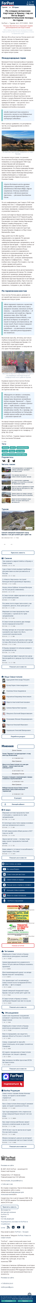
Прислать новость (18, 553)
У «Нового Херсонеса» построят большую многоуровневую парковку (16, 580)
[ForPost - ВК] (13, 1228)
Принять (25, 1301)
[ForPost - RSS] (8, 1228)
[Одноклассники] (8, 461)
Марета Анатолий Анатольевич (18, 702)
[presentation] (5, 544)
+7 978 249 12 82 (7, 1184)
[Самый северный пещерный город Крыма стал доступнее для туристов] (18, 512)
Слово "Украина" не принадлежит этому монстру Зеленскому (16, 754)
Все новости (5, 1210)
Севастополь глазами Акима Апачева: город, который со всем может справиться (16, 1095)
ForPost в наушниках (15, 901)
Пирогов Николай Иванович (17, 725)
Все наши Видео (13, 869)
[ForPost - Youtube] (19, 1228)
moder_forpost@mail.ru (14, 1181)
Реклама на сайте (7, 1165)
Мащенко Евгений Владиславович (19, 713)
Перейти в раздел (18, 737)
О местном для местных (16, 874)
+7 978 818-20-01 (7, 1283)
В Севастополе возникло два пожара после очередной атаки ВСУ (16, 623)
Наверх (30, 1294)
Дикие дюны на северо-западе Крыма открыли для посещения (22, 494)
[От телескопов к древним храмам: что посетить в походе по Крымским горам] (6, 482)
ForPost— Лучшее (21, 1232)
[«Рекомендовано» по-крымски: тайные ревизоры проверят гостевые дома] (6, 469)
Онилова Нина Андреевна (16, 691)
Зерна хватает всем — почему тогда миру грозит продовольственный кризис (16, 841)
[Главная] (8, 3)
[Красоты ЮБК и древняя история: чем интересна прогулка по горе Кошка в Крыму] (6, 488)
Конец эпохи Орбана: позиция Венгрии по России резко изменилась (17, 588)
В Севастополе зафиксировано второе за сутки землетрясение (17, 596)
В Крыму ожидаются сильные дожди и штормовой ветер (17, 649)
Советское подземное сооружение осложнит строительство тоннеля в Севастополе (16, 1018)
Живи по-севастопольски (16, 895)
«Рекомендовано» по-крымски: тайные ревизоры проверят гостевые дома (22, 469)
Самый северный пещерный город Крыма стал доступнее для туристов (16, 533)
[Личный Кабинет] (28, 2)
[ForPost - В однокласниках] (24, 1228)
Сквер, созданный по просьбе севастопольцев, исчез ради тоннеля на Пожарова (17, 1044)
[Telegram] (13, 461)
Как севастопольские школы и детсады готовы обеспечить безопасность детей (17, 641)
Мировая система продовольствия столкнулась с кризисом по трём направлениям (15, 614)
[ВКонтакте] (4, 461)
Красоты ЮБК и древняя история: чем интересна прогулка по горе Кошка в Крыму (23, 488)
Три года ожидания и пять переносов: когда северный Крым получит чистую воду (17, 1114)
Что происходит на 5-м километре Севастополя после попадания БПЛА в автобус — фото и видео (16, 982)
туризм (29, 528)
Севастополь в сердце (15, 880)
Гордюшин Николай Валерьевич (18, 730)
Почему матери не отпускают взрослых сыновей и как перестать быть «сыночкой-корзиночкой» (17, 632)
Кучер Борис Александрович (17, 685)
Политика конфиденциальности (22, 1299)
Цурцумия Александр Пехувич (18, 680)
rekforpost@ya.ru (7, 1287)
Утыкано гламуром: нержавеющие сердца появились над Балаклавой (17, 777)
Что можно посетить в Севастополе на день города (21, 476)
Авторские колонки (8, 1212)
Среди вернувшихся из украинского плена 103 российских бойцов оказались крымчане (17, 964)
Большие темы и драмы (16, 890)
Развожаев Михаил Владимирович (19, 719)
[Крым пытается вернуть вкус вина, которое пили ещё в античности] (6, 500)
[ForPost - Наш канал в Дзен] (27, 1228)
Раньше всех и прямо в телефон (19, 885)
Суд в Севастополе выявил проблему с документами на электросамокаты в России (17, 571)
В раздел (18, 798)
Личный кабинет (18, 804)
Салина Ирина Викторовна (16, 708)
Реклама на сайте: (7, 1278)
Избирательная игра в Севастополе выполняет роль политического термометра (15, 789)
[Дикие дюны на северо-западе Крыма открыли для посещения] (6, 494)
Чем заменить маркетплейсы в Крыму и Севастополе (17, 562)
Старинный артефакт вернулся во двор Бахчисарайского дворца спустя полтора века (17, 658)
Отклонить (8, 1301)
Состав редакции (7, 1219)
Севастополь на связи (13, 864)
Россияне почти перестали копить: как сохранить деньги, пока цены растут (17, 604)
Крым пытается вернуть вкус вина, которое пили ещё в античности (21, 500)
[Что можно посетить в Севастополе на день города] (6, 475)
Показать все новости (18, 667)
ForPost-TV (5, 1214)
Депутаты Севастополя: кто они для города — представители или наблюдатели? (15, 766)
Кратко (3, 1217)
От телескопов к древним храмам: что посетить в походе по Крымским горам (22, 482)
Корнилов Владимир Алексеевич (18, 697)
